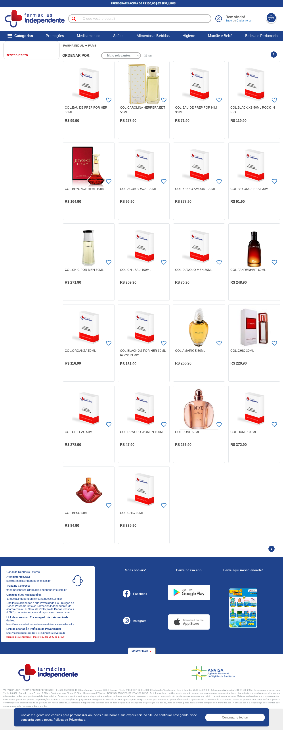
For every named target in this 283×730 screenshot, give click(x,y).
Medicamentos (88, 36)
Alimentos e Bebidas (153, 36)
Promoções (55, 36)
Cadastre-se (244, 20)
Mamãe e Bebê (220, 36)
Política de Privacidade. (70, 719)
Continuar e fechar (235, 717)
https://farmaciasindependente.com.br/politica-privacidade (35, 633)
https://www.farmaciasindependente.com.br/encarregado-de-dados (40, 624)
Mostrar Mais (140, 651)
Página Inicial (73, 45)
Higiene (189, 36)
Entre (229, 20)
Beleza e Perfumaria (261, 36)
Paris (92, 45)
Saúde (118, 36)
